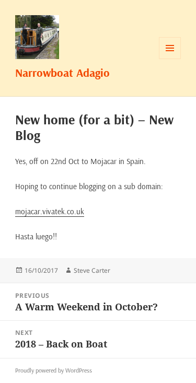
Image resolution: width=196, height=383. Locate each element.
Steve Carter (92, 270)
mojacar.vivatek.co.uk (49, 211)
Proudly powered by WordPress (53, 370)
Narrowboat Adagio (62, 72)
